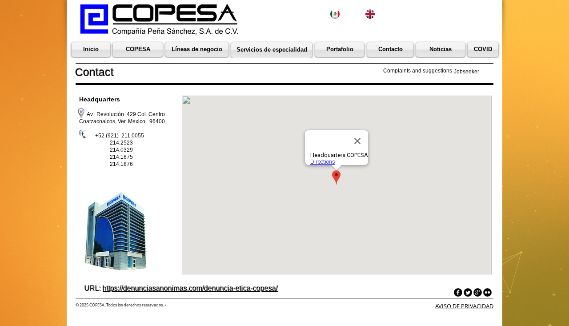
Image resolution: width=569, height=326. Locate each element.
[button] (440, 49)
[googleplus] (477, 292)
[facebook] (458, 292)
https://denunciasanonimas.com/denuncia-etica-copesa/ (190, 288)
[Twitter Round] (468, 292)
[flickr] (487, 292)
